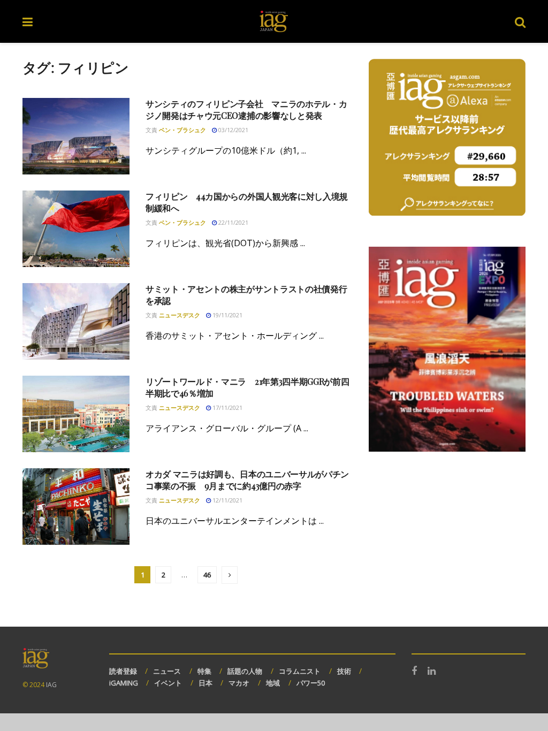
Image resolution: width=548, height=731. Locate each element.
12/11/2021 (226, 500)
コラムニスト (300, 671)
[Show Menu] (27, 21)
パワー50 (310, 683)
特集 (204, 671)
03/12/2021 (232, 130)
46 (207, 575)
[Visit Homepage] (274, 21)
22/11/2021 (232, 222)
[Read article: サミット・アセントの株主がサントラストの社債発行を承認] (76, 321)
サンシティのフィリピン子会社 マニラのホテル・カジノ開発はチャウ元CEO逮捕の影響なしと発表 (246, 109)
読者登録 (123, 671)
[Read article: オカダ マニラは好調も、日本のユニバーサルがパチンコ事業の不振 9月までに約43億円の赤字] (76, 506)
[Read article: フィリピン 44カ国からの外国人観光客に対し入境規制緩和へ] (76, 229)
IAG (51, 684)
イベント (168, 683)
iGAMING (123, 683)
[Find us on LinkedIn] (432, 671)
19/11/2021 (226, 315)
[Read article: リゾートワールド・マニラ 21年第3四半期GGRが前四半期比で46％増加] (76, 414)
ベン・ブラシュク (182, 130)
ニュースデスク (179, 315)
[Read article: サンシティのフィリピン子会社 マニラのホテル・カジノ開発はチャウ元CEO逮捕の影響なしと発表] (76, 136)
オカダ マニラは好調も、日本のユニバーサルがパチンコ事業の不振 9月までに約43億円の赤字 (247, 479)
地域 (273, 683)
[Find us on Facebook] (414, 671)
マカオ (239, 683)
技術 (344, 671)
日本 (205, 683)
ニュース (167, 671)
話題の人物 (244, 671)
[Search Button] (520, 21)
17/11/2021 (226, 407)
